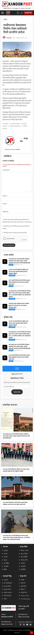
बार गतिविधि (12, 275)
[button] (18, 12)
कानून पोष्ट (8, 38)
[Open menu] (3, 12)
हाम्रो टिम (23, 583)
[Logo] (17, 3)
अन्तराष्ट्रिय (6, 563)
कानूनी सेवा (28, 13)
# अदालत (5, 123)
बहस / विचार (24, 554)
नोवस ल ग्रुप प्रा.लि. (23, 606)
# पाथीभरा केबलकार (14, 126)
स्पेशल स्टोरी (24, 560)
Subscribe (17, 392)
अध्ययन (23, 563)
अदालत (5, 19)
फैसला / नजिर (24, 550)
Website (5, 211)
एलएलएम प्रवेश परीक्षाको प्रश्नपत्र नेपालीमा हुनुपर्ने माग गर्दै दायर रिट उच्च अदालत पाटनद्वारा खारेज (19, 305)
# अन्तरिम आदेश (15, 123)
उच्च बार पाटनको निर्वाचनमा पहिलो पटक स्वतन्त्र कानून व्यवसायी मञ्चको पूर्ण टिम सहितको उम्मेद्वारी (18, 271)
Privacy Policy (25, 595)
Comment (6, 170)
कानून (5, 560)
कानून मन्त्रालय (8, 592)
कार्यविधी (23, 569)
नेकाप (5, 599)
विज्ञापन (23, 589)
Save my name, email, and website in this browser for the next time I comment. (17, 220)
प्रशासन (6, 557)
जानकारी (23, 566)
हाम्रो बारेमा (23, 586)
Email (4, 203)
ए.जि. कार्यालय (7, 595)
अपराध (5, 554)
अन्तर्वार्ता (6, 566)
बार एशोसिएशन (8, 583)
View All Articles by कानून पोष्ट (12, 149)
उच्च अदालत (11, 299)
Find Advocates (25, 599)
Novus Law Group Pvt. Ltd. (18, 630)
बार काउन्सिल (7, 586)
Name (5, 195)
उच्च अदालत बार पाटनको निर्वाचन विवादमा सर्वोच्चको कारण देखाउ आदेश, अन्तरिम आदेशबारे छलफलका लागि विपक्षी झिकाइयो (19, 261)
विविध (5, 569)
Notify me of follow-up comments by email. (15, 227)
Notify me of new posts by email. (15, 232)
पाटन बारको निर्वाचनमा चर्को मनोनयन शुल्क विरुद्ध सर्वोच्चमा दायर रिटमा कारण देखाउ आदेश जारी (19, 282)
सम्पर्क (22, 580)
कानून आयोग (7, 589)
